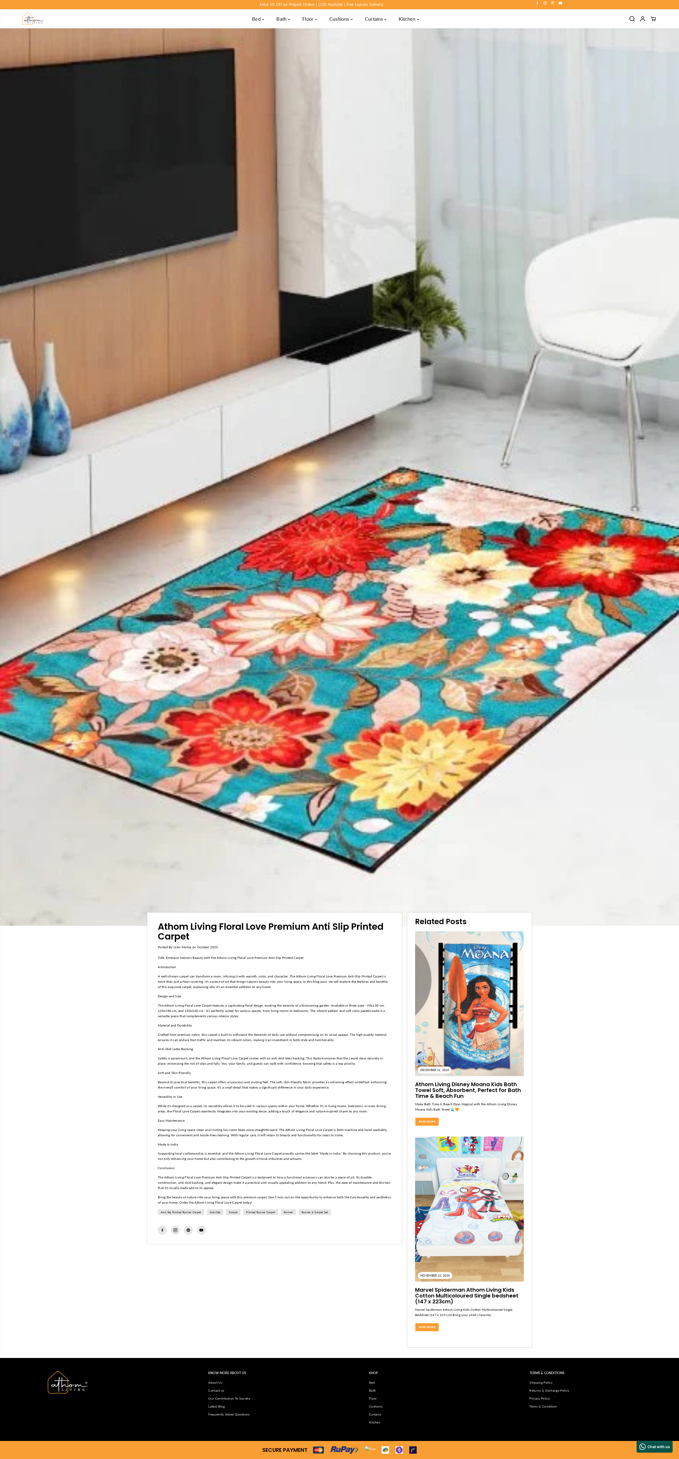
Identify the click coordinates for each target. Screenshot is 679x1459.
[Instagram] (545, 3)
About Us (215, 1382)
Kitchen (408, 19)
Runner (288, 1212)
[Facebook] (537, 3)
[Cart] (653, 19)
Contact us (216, 1390)
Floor (308, 19)
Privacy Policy (539, 1398)
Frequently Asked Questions (229, 1414)
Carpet (233, 1212)
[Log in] (642, 19)
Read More (427, 1122)
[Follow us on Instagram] (175, 1230)
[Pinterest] (553, 3)
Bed (257, 19)
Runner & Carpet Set (315, 1212)
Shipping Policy (540, 1382)
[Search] (632, 19)
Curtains (375, 19)
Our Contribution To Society (229, 1398)
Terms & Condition (543, 1406)
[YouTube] (560, 3)
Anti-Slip (215, 1212)
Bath (282, 19)
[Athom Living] (33, 18)
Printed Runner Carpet (260, 1212)
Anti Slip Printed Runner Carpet (181, 1212)
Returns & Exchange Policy (549, 1390)
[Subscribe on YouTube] (201, 1230)
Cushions (340, 19)
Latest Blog (216, 1406)
